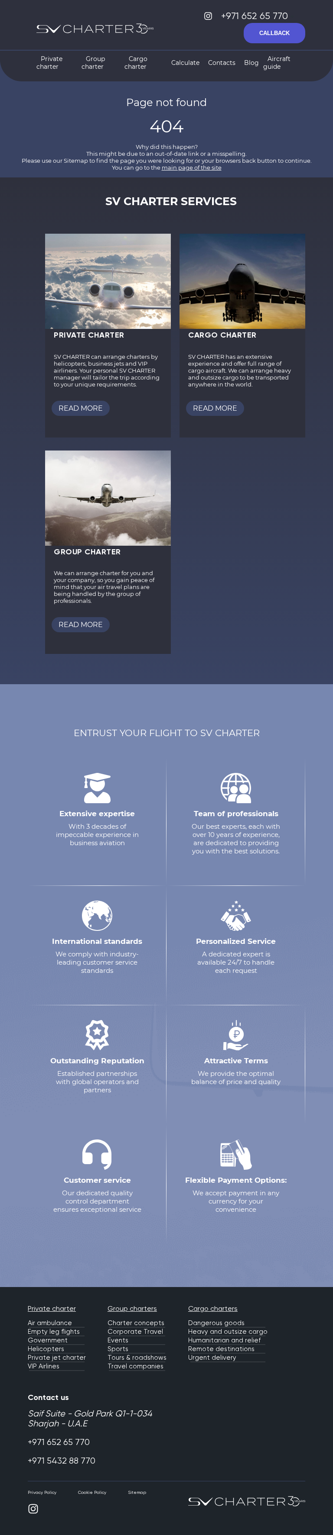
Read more (81, 408)
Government (48, 1340)
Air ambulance (50, 1323)
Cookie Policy (92, 1492)
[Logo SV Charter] (94, 30)
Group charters (132, 1308)
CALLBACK (274, 33)
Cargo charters (213, 1308)
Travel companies (135, 1366)
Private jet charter (57, 1357)
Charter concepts (136, 1323)
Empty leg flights (54, 1331)
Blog (251, 63)
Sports (118, 1349)
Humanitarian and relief (224, 1340)
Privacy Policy (42, 1492)
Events (118, 1340)
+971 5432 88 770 (61, 1461)
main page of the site (192, 167)
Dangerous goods (216, 1323)
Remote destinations (221, 1349)
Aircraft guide (277, 63)
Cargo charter (135, 63)
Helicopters (46, 1349)
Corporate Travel (135, 1331)
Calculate (185, 63)
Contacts (221, 63)
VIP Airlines (43, 1366)
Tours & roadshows (137, 1357)
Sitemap (137, 1492)
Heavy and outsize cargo (228, 1331)
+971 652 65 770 (256, 15)
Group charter (93, 63)
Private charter (49, 63)
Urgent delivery (212, 1357)
